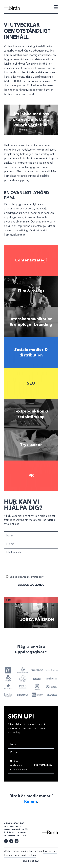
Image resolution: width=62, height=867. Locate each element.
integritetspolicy (35, 577)
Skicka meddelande (31, 585)
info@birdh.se (12, 827)
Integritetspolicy (15, 836)
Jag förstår (31, 861)
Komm (30, 802)
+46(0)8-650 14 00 (14, 824)
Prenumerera (43, 765)
